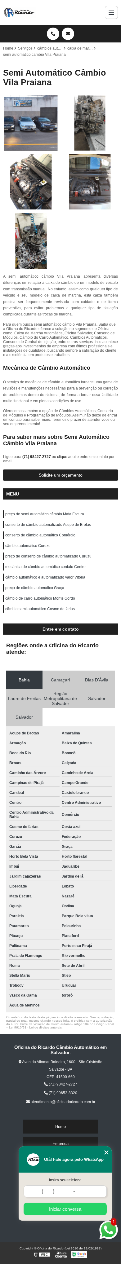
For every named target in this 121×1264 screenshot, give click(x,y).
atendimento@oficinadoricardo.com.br (62, 1102)
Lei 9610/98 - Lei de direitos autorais (35, 1027)
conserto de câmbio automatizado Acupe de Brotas (48, 524)
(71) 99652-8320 (62, 1093)
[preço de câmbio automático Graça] (31, 241)
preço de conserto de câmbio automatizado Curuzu (48, 556)
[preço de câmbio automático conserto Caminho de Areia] (31, 182)
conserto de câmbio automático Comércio (40, 535)
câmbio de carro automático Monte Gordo (40, 598)
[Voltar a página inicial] (19, 12)
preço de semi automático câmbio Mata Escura (44, 514)
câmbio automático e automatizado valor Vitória (45, 577)
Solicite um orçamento (61, 475)
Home (60, 1126)
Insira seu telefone (65, 1180)
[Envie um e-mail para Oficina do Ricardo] (68, 34)
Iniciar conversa (65, 1209)
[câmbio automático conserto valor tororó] (90, 182)
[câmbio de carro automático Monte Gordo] (90, 123)
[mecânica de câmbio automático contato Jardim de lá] (31, 123)
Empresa (60, 1143)
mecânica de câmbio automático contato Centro (45, 567)
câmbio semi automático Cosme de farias (40, 609)
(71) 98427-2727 (37, 457)
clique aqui (66, 457)
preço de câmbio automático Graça (34, 588)
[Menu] (111, 12)
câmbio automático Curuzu (28, 546)
